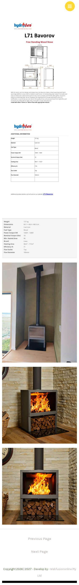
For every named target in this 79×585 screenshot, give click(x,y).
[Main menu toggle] (70, 6)
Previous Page (39, 538)
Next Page (39, 551)
